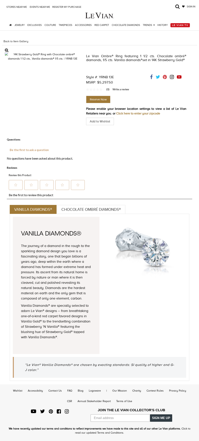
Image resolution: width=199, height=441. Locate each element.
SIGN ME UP (161, 418)
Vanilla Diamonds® (33, 209)
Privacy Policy (177, 390)
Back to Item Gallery (15, 41)
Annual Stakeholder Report (94, 401)
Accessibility (35, 390)
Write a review (121, 89)
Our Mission (119, 390)
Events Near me (39, 6)
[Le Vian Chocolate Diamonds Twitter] (42, 412)
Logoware (95, 390)
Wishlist (17, 390)
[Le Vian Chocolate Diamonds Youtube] (33, 412)
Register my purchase (67, 6)
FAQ (69, 390)
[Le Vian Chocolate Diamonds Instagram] (67, 412)
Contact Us (55, 390)
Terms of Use (124, 401)
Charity (136, 390)
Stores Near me (16, 6)
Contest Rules (155, 390)
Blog (80, 390)
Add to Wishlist (100, 121)
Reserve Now (98, 99)
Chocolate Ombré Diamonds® (91, 209)
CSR (69, 401)
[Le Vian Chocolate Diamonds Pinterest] (51, 412)
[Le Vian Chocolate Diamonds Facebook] (59, 412)
